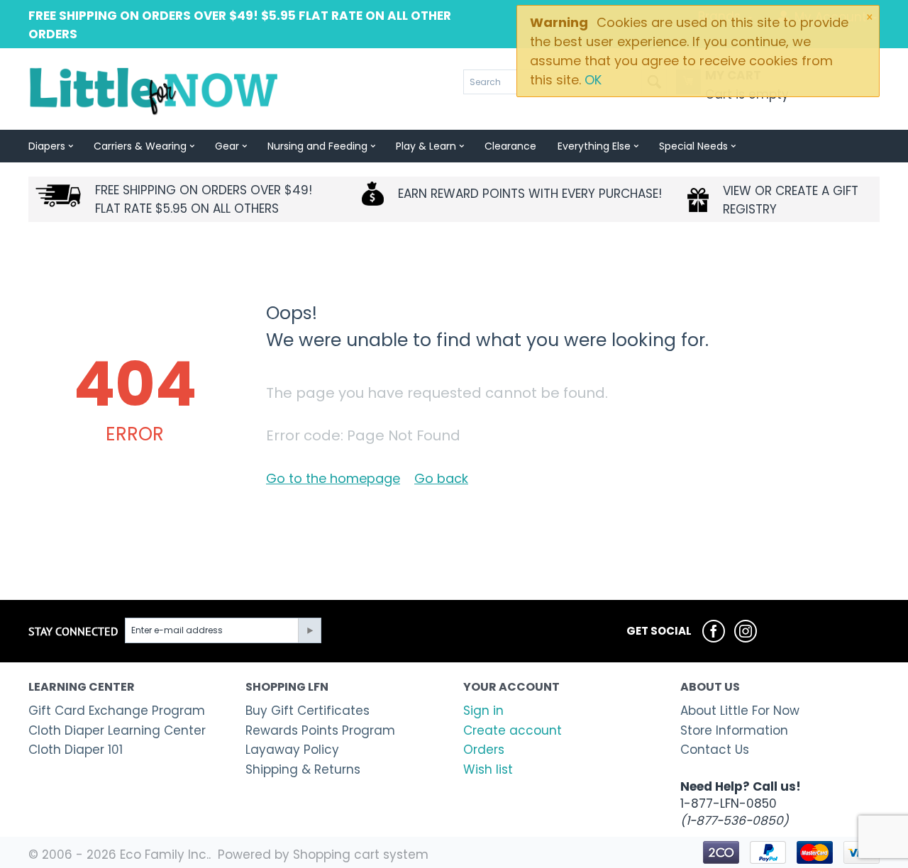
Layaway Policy (292, 749)
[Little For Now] (155, 90)
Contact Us (714, 749)
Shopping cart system (360, 854)
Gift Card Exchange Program (116, 710)
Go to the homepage (333, 478)
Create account (512, 730)
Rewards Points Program (320, 730)
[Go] (309, 630)
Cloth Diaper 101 (75, 749)
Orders (483, 749)
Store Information (734, 730)
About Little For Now (739, 710)
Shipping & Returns (302, 769)
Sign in (483, 710)
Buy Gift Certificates (307, 710)
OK (593, 80)
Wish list (488, 769)
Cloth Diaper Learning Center (117, 730)
